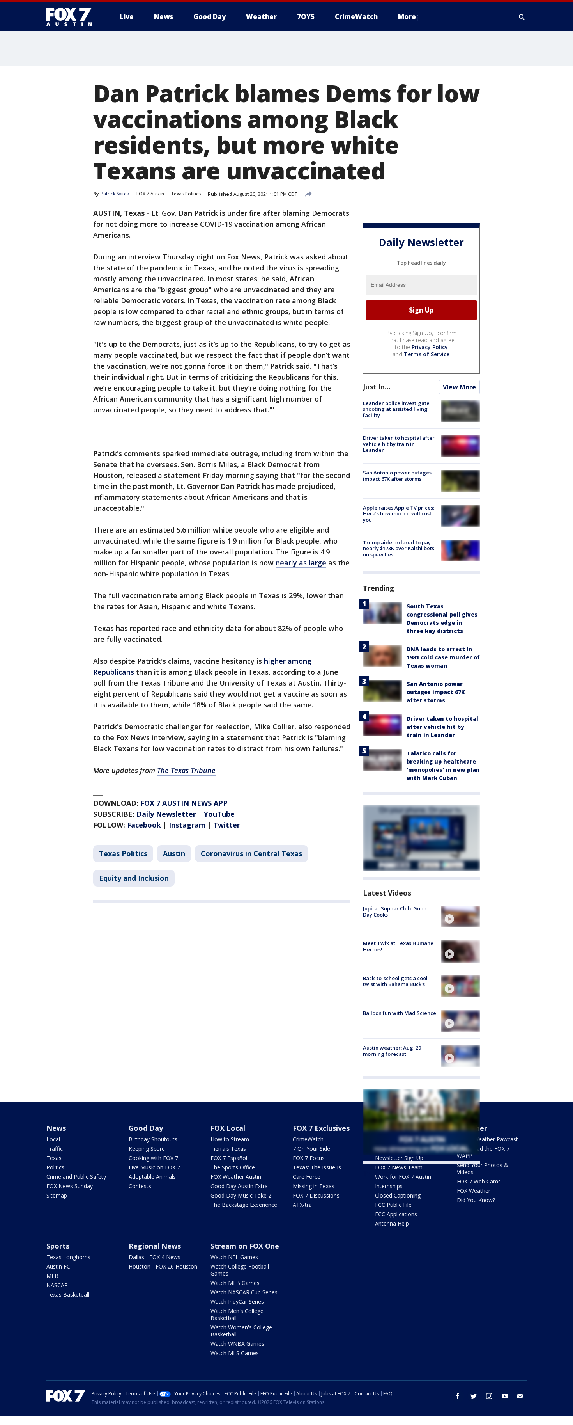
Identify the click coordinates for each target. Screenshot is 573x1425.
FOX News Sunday (69, 1186)
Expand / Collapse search (522, 17)
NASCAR (57, 1285)
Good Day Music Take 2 (240, 1195)
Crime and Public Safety (76, 1176)
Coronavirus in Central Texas (251, 853)
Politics (55, 1167)
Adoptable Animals (152, 1176)
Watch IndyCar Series (237, 1301)
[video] (460, 916)
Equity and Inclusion (134, 878)
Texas (54, 1158)
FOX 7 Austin (150, 193)
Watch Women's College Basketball (241, 1331)
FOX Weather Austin (235, 1176)
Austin (174, 853)
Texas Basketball (67, 1294)
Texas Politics (186, 193)
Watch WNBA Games (237, 1343)
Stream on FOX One (244, 1246)
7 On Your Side (311, 1148)
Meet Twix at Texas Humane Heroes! (398, 946)
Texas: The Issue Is (317, 1167)
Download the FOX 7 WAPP (483, 1152)
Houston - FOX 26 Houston (163, 1266)
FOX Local (227, 1128)
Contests (140, 1186)
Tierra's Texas (228, 1148)
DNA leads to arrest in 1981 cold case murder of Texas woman (443, 657)
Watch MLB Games (235, 1282)
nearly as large (301, 562)
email (520, 1396)
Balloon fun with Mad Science (399, 1012)
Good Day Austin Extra (239, 1186)
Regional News (155, 1246)
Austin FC (58, 1266)
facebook (458, 1396)
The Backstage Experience (243, 1204)
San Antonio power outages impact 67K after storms (397, 475)
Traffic (54, 1148)
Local (53, 1139)
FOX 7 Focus (309, 1158)
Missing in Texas (313, 1186)
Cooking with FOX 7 (153, 1158)
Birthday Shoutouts (153, 1139)
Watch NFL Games (234, 1257)
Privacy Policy (430, 347)
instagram (489, 1396)
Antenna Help (392, 1223)
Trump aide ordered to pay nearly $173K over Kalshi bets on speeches (398, 548)
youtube (505, 1396)
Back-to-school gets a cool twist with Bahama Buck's (395, 981)
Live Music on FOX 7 (154, 1167)
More (407, 16)
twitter (473, 1396)
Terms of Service (426, 354)
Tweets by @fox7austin (397, 1173)
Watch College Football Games (239, 1270)
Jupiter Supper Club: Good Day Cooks (395, 911)
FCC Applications (396, 1214)
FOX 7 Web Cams (479, 1181)
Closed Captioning (398, 1195)
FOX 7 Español (228, 1158)
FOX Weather (473, 1190)
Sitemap (56, 1195)
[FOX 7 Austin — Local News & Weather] (72, 16)
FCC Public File (393, 1204)
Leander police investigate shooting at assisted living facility (396, 409)
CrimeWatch (308, 1139)
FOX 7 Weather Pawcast (487, 1139)
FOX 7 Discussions (316, 1195)
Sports (57, 1246)
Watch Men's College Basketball (237, 1314)
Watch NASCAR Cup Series (244, 1292)
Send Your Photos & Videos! (482, 1168)
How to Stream (229, 1139)
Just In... (377, 386)
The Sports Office (232, 1167)
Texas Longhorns (68, 1257)
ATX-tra (302, 1204)
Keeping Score (147, 1148)
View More (459, 387)
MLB (52, 1275)
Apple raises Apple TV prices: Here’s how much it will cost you (398, 513)
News (56, 1128)
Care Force (306, 1176)
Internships (389, 1186)
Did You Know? (476, 1200)
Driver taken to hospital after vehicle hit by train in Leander (399, 443)
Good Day (146, 1128)
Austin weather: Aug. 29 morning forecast (392, 1050)
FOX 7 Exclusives (321, 1128)
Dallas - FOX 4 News (154, 1257)
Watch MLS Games (234, 1353)
